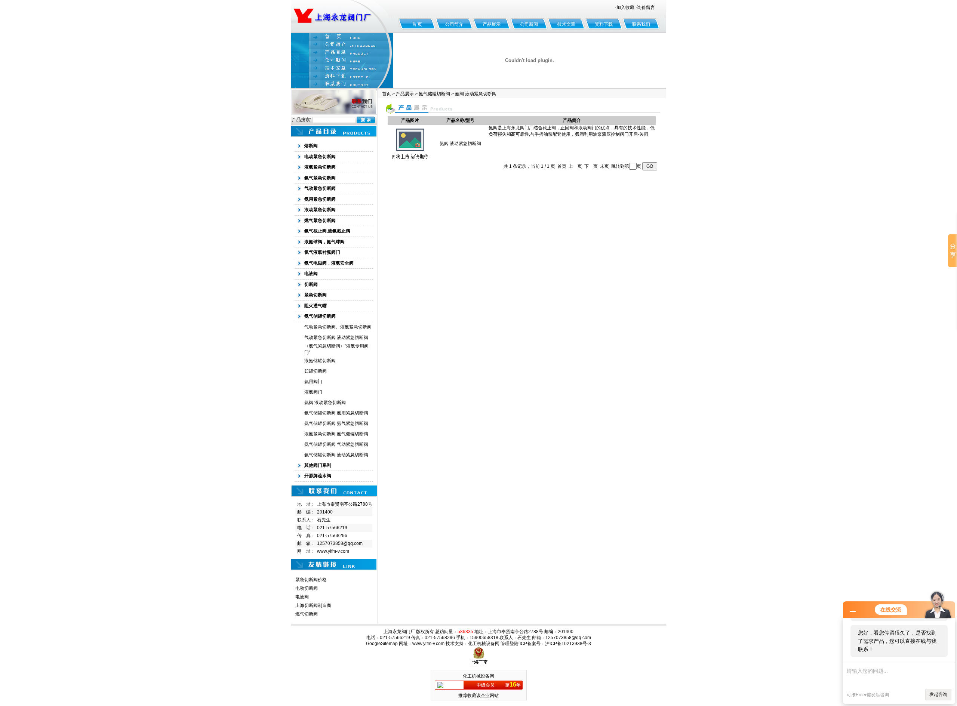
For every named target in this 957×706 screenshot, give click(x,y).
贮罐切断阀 (315, 371)
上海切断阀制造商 (313, 605)
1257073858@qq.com (340, 543)
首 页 (417, 24)
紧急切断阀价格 (311, 579)
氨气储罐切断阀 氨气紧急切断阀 (336, 423)
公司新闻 (529, 24)
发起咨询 (938, 694)
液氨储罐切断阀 (320, 360)
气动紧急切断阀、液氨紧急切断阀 (338, 327)
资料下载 (604, 24)
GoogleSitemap (382, 643)
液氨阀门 (313, 392)
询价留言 (646, 7)
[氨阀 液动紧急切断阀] (410, 160)
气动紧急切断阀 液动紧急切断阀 (336, 337)
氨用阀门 (313, 381)
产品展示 (492, 24)
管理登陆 (509, 643)
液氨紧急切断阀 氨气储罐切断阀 (336, 434)
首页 (386, 93)
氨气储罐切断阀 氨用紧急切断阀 (336, 413)
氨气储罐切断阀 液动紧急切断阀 (336, 454)
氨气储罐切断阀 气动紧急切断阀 (336, 444)
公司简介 (454, 24)
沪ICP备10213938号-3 (568, 643)
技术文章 (566, 24)
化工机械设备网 (483, 643)
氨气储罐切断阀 (434, 93)
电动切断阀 (306, 588)
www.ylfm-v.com (333, 551)
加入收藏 (625, 7)
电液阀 (302, 596)
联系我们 (641, 24)
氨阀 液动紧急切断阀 (325, 402)
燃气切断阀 (306, 614)
